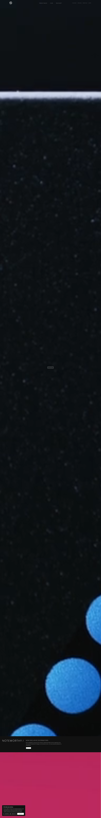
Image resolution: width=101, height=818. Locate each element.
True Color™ (59, 3)
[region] (13, 810)
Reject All (14, 813)
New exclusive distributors (37, 740)
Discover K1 (50, 367)
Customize (7, 813)
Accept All (21, 813)
